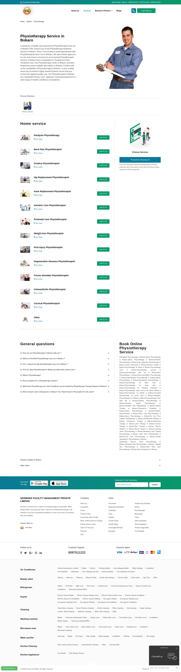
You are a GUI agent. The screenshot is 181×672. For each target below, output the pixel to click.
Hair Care (146, 577)
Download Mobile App (31, 2)
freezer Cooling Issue (143, 586)
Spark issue (119, 627)
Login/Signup (146, 11)
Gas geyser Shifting (87, 602)
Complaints (84, 507)
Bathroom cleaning (85, 611)
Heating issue (132, 627)
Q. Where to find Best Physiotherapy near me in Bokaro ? (42, 358)
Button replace (63, 621)
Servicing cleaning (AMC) (78, 589)
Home (22, 21)
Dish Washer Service (76, 653)
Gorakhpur (112, 510)
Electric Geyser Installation (135, 595)
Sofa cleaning (132, 608)
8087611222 (76, 552)
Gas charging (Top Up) (90, 572)
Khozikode (112, 503)
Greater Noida (113, 521)
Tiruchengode (139, 531)
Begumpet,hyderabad (115, 507)
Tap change (150, 636)
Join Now (28, 527)
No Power (69, 586)
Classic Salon (123, 577)
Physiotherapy (39, 21)
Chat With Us (10, 668)
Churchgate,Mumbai (115, 528)
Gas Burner (62, 653)
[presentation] (17, 105)
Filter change (91, 636)
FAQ (82, 534)
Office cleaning (118, 608)
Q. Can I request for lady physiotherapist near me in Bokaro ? (44, 364)
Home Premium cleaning (85, 608)
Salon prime (135, 577)
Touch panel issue (105, 627)
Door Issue (91, 586)
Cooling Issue (103, 586)
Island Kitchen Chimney (90, 645)
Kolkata (111, 517)
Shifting (127, 636)
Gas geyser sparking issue (67, 602)
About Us (75, 11)
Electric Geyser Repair (66, 595)
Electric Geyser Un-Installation (69, 599)
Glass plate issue (72, 627)
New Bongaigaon (141, 524)
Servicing (61, 636)
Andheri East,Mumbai (142, 503)
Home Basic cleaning (65, 608)
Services (87, 11)
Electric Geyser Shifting (91, 599)
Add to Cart (103, 137)
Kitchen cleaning (103, 608)
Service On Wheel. (32, 669)
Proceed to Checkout (139, 160)
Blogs (119, 11)
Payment (83, 531)
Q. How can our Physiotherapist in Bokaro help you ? (40, 353)
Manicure (69, 577)
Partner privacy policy (88, 524)
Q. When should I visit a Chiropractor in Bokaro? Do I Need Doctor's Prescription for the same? (57, 392)
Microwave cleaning (65, 630)
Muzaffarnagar (140, 510)
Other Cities (25, 465)
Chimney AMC (114, 645)
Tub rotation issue (125, 617)
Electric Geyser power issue (112, 595)
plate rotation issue (89, 627)
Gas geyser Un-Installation (107, 602)
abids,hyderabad (140, 521)
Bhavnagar (138, 514)
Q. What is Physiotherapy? (30, 375)
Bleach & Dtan (91, 577)
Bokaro (29, 21)
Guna (110, 514)
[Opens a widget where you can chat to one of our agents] (164, 658)
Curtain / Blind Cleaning (66, 611)
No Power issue (141, 617)
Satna (137, 517)
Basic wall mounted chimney (68, 645)
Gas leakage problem (121, 568)
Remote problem (108, 572)
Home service (27, 112)
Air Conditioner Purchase (126, 572)
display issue (95, 617)
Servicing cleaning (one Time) (122, 586)
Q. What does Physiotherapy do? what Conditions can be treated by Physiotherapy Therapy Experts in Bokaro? (63, 386)
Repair (84, 568)
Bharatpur (111, 531)
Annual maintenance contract (68, 568)
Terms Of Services (87, 528)
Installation (150, 568)
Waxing (60, 577)
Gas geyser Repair (110, 599)
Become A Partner (103, 11)
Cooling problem (105, 568)
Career (82, 510)
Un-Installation (63, 572)
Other (155, 577)
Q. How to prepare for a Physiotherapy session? (39, 381)
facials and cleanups (107, 577)
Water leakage (137, 568)
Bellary (137, 507)
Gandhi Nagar (113, 524)
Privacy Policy (85, 514)
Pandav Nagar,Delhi (142, 528)
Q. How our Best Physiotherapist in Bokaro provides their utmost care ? (48, 370)
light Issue (80, 586)
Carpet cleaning (145, 608)
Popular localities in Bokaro (30, 460)
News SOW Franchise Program (91, 521)
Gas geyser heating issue (129, 599)
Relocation (75, 572)
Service (93, 568)
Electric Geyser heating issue (88, 595)
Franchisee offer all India (89, 517)
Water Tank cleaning (102, 611)
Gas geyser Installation (128, 602)
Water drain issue (109, 617)
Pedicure (79, 577)
